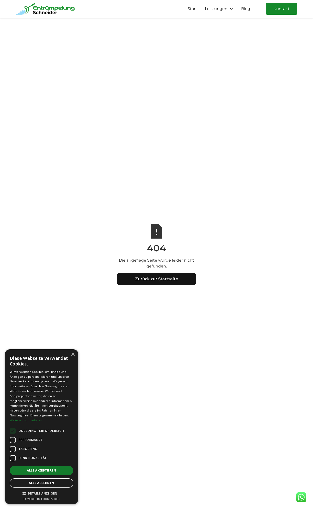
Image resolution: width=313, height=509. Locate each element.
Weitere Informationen (26, 420)
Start (192, 8)
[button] (219, 9)
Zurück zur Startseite (156, 279)
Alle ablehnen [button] (41, 483)
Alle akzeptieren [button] (41, 470)
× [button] (73, 354)
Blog (245, 8)
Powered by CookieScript (41, 499)
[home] (45, 9)
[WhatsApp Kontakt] (301, 497)
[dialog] (41, 426)
